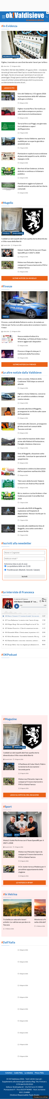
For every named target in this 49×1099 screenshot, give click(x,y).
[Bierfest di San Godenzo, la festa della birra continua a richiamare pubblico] (8, 171)
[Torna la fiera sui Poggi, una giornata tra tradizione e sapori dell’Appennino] (8, 126)
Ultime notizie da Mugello (25, 278)
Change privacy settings (41, 1097)
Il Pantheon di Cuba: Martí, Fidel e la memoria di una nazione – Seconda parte (31, 766)
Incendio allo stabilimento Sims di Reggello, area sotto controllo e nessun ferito (31, 528)
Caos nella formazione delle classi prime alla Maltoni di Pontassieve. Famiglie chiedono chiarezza (31, 441)
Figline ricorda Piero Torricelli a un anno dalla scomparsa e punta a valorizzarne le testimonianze (31, 111)
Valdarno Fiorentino (11, 56)
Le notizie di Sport (24, 883)
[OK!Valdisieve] (25, 16)
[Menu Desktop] (3, 16)
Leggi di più (9, 88)
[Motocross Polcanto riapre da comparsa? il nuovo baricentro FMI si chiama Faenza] (8, 265)
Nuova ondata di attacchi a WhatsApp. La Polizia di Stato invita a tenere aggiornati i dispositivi (32, 339)
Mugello (6, 233)
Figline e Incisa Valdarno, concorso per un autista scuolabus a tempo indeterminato (31, 396)
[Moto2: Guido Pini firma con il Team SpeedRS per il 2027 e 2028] (8, 253)
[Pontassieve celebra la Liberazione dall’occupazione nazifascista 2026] (8, 471)
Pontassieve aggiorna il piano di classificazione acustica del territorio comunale (32, 186)
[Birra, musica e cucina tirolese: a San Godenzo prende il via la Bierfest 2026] (8, 496)
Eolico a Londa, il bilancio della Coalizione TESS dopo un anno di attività (31, 381)
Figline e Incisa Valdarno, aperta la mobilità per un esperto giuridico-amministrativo (31, 141)
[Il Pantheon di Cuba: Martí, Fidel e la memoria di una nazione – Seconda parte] (9, 766)
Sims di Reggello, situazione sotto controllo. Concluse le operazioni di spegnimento (32, 456)
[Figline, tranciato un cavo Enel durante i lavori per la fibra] (24, 45)
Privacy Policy (39, 1073)
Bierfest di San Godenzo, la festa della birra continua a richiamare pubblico (31, 171)
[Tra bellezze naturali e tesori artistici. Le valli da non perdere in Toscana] (17, 907)
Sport (17, 835)
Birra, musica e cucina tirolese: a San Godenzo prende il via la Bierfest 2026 (32, 496)
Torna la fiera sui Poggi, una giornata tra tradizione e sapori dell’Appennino (32, 126)
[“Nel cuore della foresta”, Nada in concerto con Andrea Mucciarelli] (8, 484)
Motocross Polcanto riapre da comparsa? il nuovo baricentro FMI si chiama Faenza (32, 265)
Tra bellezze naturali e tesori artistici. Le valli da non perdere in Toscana (16, 922)
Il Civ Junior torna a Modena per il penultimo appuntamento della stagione (31, 869)
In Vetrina (10, 894)
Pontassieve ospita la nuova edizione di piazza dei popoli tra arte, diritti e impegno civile (32, 156)
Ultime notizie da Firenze (24, 364)
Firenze (6, 317)
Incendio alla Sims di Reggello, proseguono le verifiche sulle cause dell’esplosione (32, 411)
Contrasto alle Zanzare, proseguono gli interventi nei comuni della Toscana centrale (32, 426)
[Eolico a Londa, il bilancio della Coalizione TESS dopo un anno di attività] (8, 381)
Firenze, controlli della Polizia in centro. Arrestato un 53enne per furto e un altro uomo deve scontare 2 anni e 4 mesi (24, 325)
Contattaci (8, 1073)
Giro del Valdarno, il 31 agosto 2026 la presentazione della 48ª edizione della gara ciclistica (32, 96)
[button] (47, 17)
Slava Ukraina (18, 233)
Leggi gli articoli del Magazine (24, 795)
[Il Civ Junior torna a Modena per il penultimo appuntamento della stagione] (9, 869)
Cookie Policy (18, 1073)
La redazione (29, 1073)
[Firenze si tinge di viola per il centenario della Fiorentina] (8, 354)
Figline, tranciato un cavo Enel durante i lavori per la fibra (24, 62)
